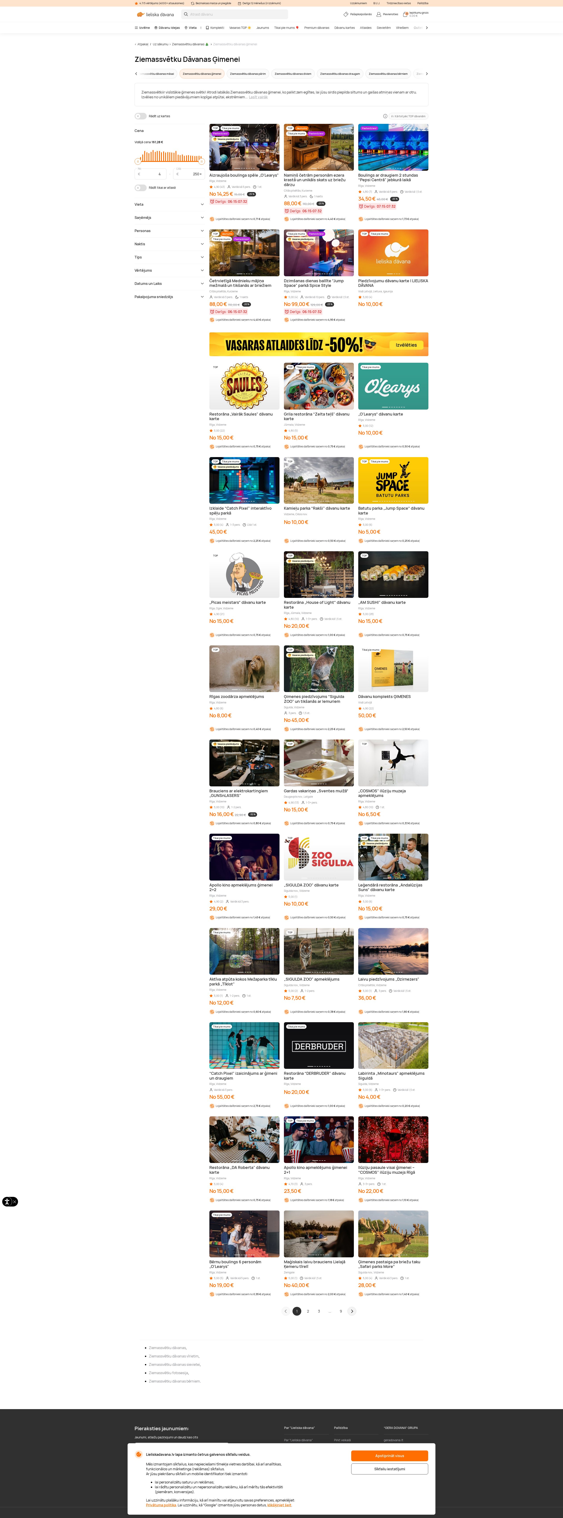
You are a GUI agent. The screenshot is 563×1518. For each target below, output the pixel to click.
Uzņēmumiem (358, 3)
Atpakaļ (142, 44)
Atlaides (365, 28)
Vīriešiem (402, 28)
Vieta (193, 28)
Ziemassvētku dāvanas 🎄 (190, 44)
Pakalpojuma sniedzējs (154, 296)
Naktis (140, 244)
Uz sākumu (160, 44)
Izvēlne (144, 28)
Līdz (178, 168)
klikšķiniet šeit (279, 1505)
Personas (143, 230)
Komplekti (217, 28)
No (139, 168)
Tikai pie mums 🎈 (286, 28)
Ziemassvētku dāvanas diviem (293, 74)
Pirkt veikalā (342, 1440)
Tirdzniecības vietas (399, 3)
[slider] (138, 161)
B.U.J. (376, 3)
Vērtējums (143, 270)
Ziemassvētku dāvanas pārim (248, 74)
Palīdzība (422, 3)
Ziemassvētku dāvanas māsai (156, 74)
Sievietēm (384, 28)
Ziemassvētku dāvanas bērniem (388, 74)
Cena (139, 130)
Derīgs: (221, 201)
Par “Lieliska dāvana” (298, 1440)
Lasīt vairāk (258, 97)
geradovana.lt (393, 1440)
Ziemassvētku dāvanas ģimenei (235, 44)
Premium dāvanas (316, 28)
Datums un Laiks (148, 283)
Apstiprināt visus (389, 1455)
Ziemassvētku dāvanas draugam (340, 74)
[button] (144, 74)
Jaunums (262, 28)
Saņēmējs (143, 217)
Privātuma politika (161, 1505)
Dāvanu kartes (345, 28)
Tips (138, 257)
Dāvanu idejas (169, 28)
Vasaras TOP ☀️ (240, 28)
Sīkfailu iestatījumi (389, 1469)
